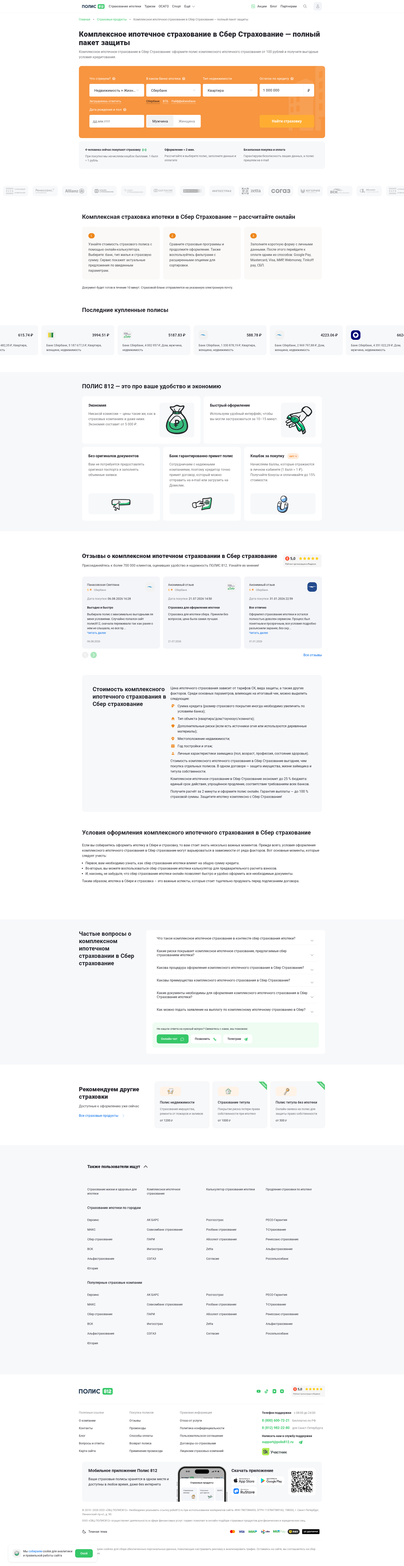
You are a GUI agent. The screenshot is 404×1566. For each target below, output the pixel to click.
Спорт (176, 6)
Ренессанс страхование (282, 1239)
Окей (84, 1553)
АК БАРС (153, 1220)
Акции (262, 6)
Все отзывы (312, 655)
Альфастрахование (279, 1249)
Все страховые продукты (99, 1116)
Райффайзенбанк (183, 101)
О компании (87, 1420)
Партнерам (288, 6)
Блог (273, 6)
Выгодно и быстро (100, 607)
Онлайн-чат (169, 1038)
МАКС (91, 1229)
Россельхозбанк (277, 1258)
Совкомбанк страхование (165, 1229)
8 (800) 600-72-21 (276, 1420)
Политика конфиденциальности (202, 1428)
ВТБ (165, 101)
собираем (35, 1551)
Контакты (86, 1428)
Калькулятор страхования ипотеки (230, 1189)
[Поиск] (305, 6)
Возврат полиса (140, 1443)
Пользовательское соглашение (201, 1435)
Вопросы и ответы (91, 1443)
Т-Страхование (276, 1229)
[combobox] (116, 90)
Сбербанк (153, 101)
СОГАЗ (151, 1258)
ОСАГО (164, 6)
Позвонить (203, 1038)
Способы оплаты (141, 1435)
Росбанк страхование (221, 1229)
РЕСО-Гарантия (276, 1220)
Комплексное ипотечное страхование (163, 1191)
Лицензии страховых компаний (201, 1451)
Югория (92, 1268)
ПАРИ (151, 1239)
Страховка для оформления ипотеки (194, 607)
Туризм (150, 6)
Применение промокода (146, 1451)
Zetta (209, 1249)
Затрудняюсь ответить (105, 101)
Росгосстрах (214, 1220)
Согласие (212, 1258)
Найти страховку (287, 121)
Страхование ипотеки (125, 6)
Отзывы (135, 1420)
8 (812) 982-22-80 (276, 1428)
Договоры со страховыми (198, 1443)
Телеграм (234, 1038)
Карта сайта (87, 1451)
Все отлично (257, 607)
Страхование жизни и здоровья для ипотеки (112, 1191)
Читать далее (96, 632)
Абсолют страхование (221, 1239)
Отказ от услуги (191, 1420)
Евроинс (93, 1220)
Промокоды (137, 1428)
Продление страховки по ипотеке (289, 1189)
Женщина (187, 121)
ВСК (90, 1249)
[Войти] (318, 6)
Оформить (182, 1105)
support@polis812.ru (278, 1442)
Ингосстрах (155, 1249)
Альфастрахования (100, 1258)
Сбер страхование (99, 1239)
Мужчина (160, 121)
